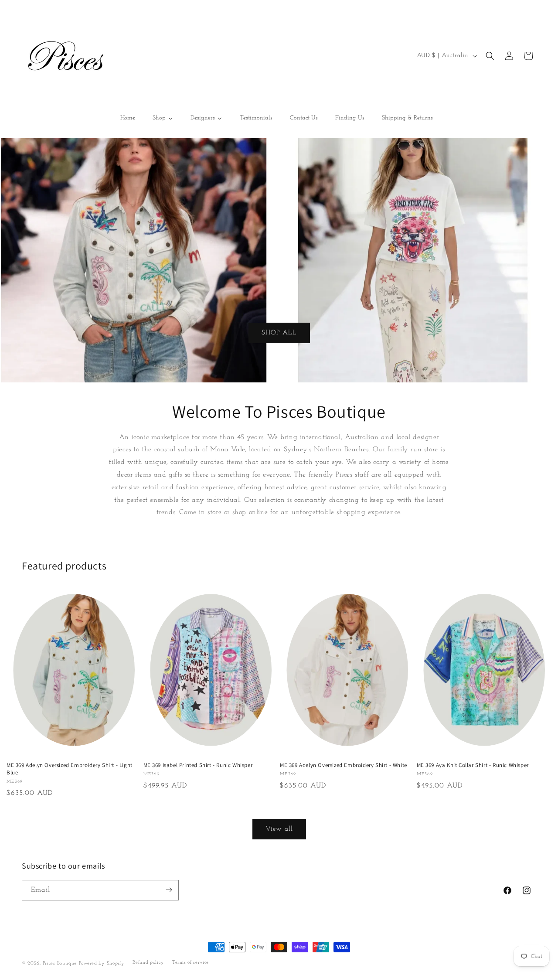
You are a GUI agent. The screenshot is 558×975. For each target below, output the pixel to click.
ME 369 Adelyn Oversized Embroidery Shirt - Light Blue (70, 769)
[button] (490, 55)
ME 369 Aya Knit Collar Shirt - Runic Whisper (473, 765)
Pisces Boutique (60, 963)
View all (279, 828)
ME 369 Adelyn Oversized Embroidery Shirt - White (343, 765)
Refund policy (148, 963)
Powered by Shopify (102, 963)
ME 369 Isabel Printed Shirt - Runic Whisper (198, 765)
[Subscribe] (168, 890)
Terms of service (190, 963)
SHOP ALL (279, 332)
